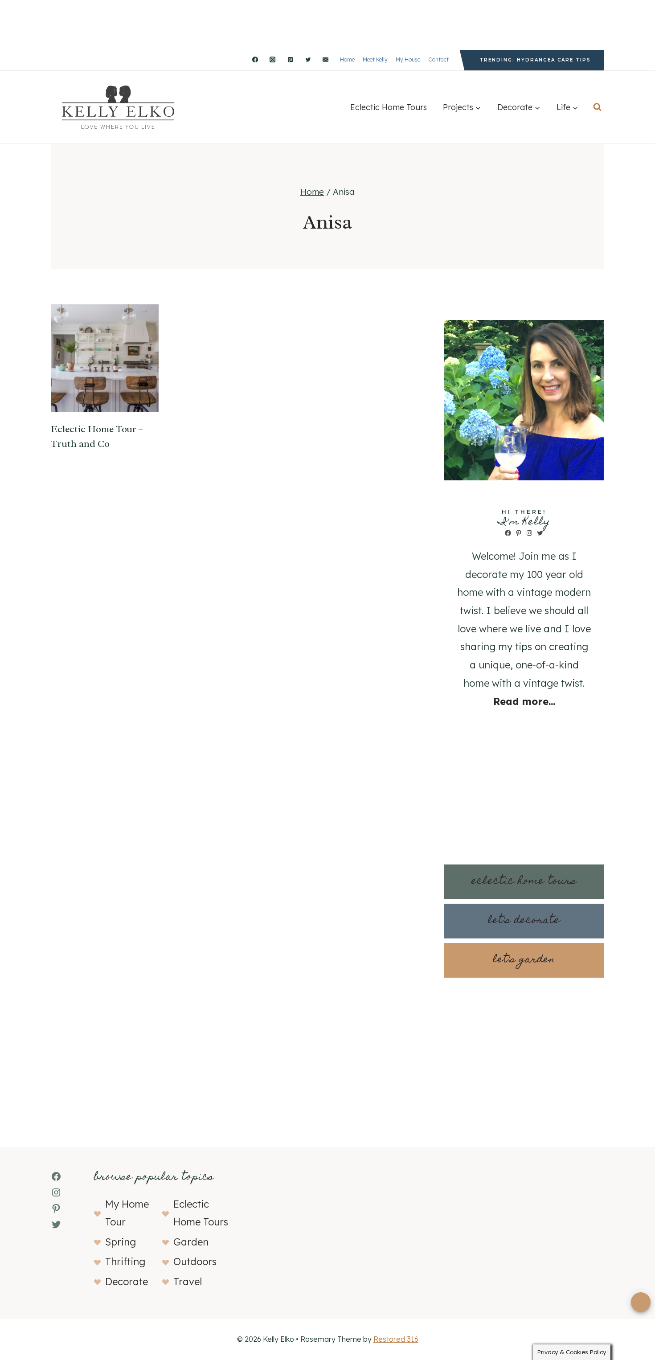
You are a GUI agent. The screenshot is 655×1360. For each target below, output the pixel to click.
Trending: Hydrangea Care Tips (535, 60)
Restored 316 (395, 1339)
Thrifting (125, 1261)
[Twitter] (308, 60)
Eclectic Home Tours (388, 107)
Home (347, 59)
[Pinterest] (290, 60)
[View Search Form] (597, 107)
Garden (191, 1242)
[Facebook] (255, 60)
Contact (438, 59)
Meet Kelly (375, 59)
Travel (187, 1281)
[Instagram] (272, 60)
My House (408, 59)
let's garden (524, 960)
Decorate (126, 1281)
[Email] (326, 60)
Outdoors (195, 1261)
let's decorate (524, 920)
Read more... (524, 701)
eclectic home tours (524, 881)
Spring (120, 1242)
